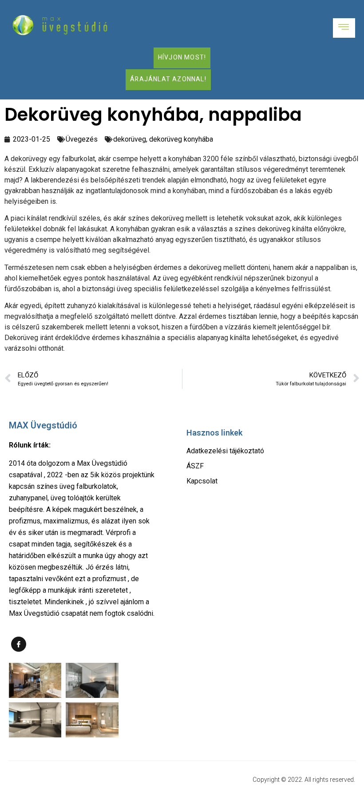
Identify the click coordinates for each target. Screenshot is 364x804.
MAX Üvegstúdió (43, 425)
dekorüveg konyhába (181, 139)
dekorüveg (129, 139)
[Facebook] (18, 644)
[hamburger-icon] (344, 28)
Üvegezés (82, 139)
